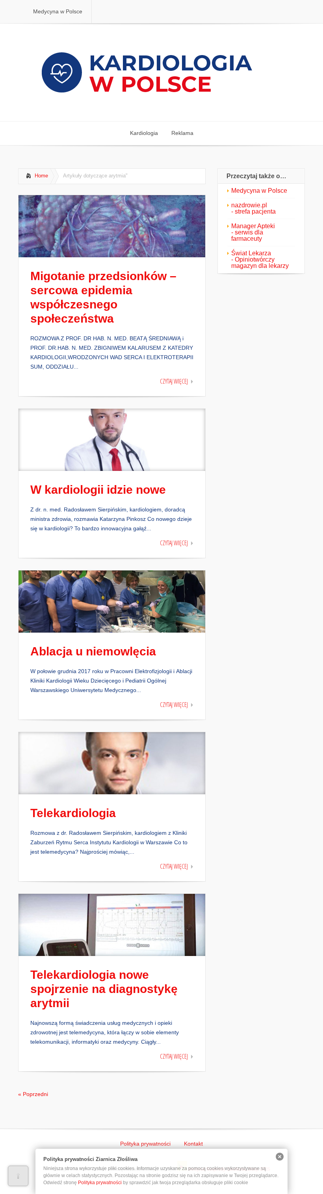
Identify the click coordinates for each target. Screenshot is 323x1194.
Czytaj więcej (174, 381)
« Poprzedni (33, 1094)
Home (41, 176)
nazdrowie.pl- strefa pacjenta (253, 208)
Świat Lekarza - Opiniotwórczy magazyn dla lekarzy (260, 259)
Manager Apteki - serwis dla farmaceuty (253, 232)
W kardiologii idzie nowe (98, 489)
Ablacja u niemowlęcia (93, 651)
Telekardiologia (73, 812)
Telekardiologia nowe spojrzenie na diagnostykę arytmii (104, 988)
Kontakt (193, 1143)
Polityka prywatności (145, 1143)
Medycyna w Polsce (259, 190)
